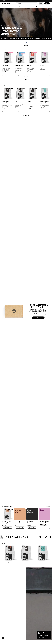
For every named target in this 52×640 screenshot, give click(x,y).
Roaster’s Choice (41, 310)
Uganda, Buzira (5, 38)
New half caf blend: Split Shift (26, 0)
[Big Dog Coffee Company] (6, 3)
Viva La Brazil (31, 311)
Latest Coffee (5, 34)
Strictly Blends (40, 311)
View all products (47, 50)
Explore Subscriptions (38, 317)
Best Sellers (13, 34)
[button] (25, 79)
